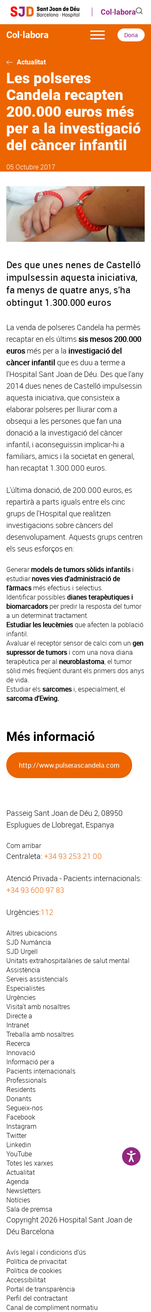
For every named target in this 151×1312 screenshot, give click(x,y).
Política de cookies (34, 1270)
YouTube (19, 1153)
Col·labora (118, 12)
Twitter (16, 1135)
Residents (21, 1089)
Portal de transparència (40, 1289)
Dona (131, 35)
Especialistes (25, 988)
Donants (18, 1098)
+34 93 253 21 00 (73, 856)
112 (47, 912)
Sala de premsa (29, 1209)
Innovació (20, 1052)
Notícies (18, 1199)
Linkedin (18, 1144)
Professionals (26, 1080)
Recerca (18, 1043)
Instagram (21, 1126)
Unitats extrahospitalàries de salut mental (68, 960)
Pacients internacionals (41, 1071)
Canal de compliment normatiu (52, 1307)
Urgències (21, 997)
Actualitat (31, 62)
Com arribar (23, 845)
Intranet (17, 1025)
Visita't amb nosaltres (38, 1006)
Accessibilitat (26, 1279)
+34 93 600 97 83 (35, 890)
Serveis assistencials (37, 979)
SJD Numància (28, 942)
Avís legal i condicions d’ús (46, 1252)
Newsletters (23, 1190)
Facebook (20, 1117)
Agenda (17, 1181)
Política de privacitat (36, 1261)
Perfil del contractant (37, 1298)
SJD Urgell (22, 951)
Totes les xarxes (29, 1163)
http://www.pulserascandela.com (69, 765)
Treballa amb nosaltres (40, 1034)
